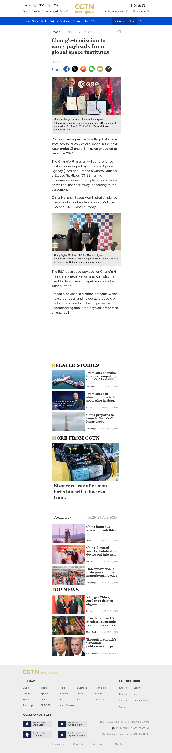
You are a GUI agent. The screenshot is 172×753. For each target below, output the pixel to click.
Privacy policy (99, 744)
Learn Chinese (67, 705)
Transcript (28, 705)
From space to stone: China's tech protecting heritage (100, 397)
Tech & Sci (90, 21)
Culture (26, 693)
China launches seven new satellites (101, 528)
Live (61, 699)
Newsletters (118, 11)
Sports (44, 693)
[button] (56, 405)
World (44, 21)
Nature (98, 693)
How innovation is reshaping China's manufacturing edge (101, 572)
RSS (104, 11)
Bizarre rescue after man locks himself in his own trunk (80, 491)
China (35, 21)
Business (65, 21)
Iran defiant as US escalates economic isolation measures (101, 622)
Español (36, 11)
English (26, 11)
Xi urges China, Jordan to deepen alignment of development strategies (99, 601)
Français (46, 11)
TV (133, 21)
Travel (80, 693)
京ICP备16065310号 (138, 721)
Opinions (77, 21)
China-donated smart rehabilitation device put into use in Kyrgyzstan (101, 551)
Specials (99, 699)
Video (44, 699)
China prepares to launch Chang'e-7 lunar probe (100, 418)
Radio (122, 21)
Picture (26, 699)
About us (119, 744)
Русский (64, 11)
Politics (54, 21)
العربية (55, 11)
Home (26, 21)
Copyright (78, 744)
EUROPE (46, 705)
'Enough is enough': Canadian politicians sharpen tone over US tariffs (101, 643)
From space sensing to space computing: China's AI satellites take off (101, 376)
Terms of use (58, 744)
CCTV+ (123, 706)
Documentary (141, 700)
